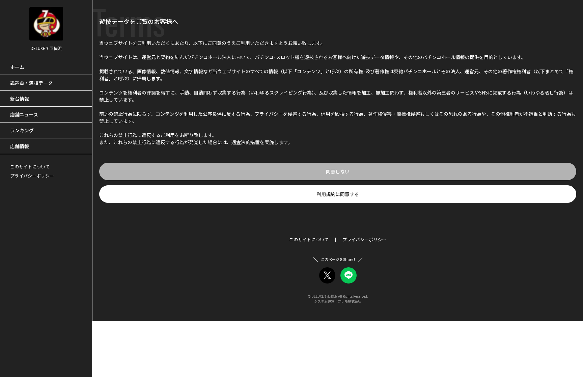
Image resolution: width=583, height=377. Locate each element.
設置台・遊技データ (31, 82)
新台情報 (19, 98)
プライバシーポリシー (32, 175)
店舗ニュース (24, 114)
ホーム (17, 66)
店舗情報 (19, 146)
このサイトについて (30, 166)
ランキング (22, 130)
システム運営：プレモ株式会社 (337, 301)
